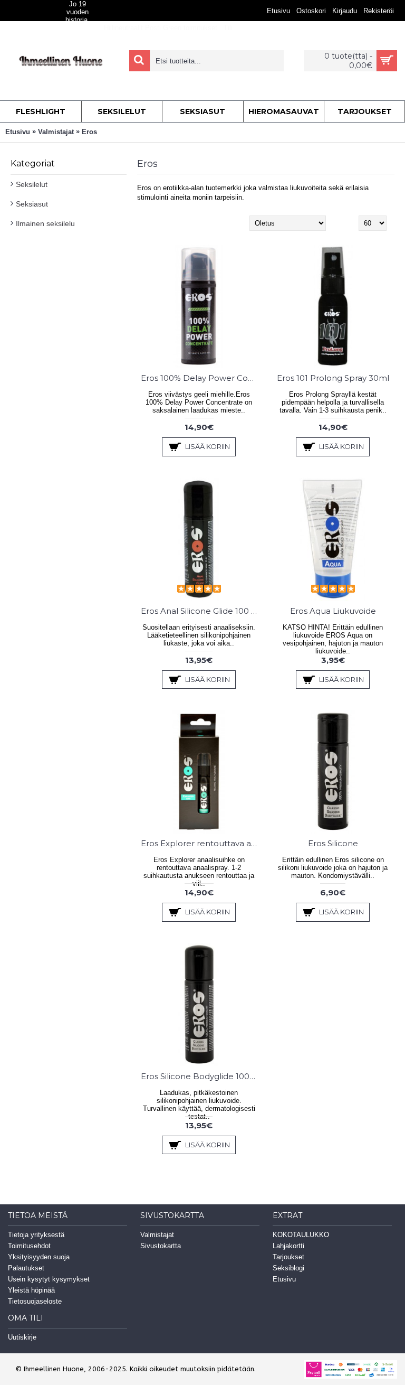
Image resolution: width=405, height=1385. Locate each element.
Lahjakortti (288, 1246)
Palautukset (26, 1268)
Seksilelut (31, 184)
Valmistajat (56, 132)
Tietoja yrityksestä (36, 1235)
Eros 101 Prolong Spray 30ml (333, 378)
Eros (89, 132)
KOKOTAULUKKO (301, 1235)
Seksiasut (32, 204)
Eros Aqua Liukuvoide (333, 611)
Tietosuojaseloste (35, 1301)
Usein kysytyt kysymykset (49, 1279)
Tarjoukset (288, 1257)
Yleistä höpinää (31, 1290)
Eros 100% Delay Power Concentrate (201, 378)
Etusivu (17, 132)
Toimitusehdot (29, 1246)
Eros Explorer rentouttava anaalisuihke (201, 843)
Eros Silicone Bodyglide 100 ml (201, 1076)
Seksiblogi (288, 1268)
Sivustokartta (160, 1246)
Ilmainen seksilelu (45, 223)
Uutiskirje (22, 1337)
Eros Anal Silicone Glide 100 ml (201, 611)
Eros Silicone (333, 843)
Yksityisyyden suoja (39, 1257)
